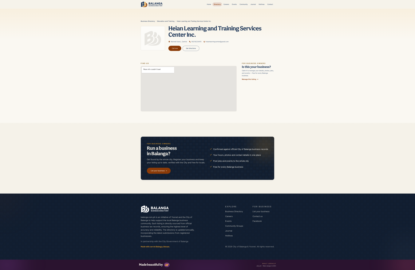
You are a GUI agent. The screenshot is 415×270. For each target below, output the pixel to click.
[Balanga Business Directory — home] (152, 4)
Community (244, 4)
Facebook (257, 221)
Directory (217, 4)
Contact (270, 4)
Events (234, 4)
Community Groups (234, 226)
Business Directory (148, 21)
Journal (253, 4)
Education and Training (165, 21)
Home (209, 4)
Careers (226, 4)
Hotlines (262, 4)
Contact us (258, 216)
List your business (261, 211)
